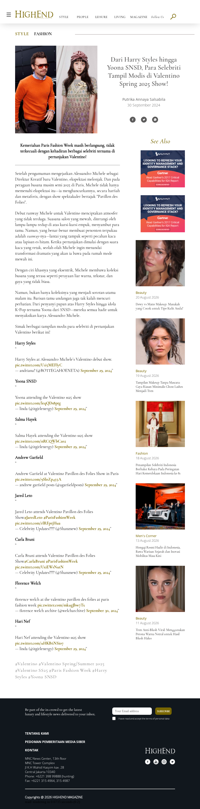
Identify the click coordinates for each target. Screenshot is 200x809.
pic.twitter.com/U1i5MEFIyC (38, 365)
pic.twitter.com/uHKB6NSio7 (39, 643)
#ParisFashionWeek (59, 517)
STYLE (22, 34)
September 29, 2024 (96, 370)
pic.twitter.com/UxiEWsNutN (39, 567)
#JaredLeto (33, 517)
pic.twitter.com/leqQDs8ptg (38, 403)
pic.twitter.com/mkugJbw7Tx (61, 605)
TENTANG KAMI (37, 733)
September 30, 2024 (102, 610)
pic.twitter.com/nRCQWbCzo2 (40, 441)
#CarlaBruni (34, 561)
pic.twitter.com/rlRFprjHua (37, 523)
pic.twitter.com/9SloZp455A (38, 479)
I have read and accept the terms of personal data (144, 718)
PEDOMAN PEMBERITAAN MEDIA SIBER (55, 742)
